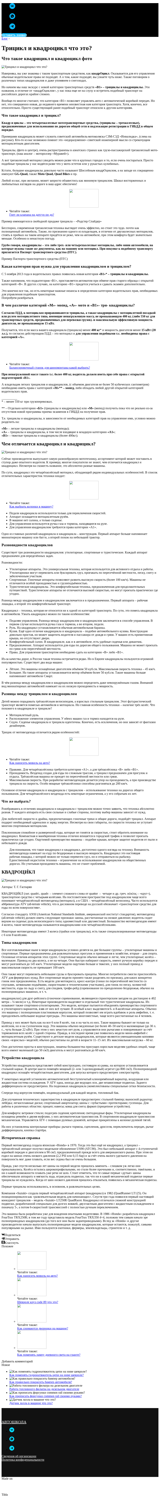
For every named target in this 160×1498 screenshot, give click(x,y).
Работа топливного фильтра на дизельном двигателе (44, 1389)
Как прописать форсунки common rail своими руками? (45, 1396)
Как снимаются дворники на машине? (42, 1328)
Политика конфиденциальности (23, 1459)
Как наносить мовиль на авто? (29, 763)
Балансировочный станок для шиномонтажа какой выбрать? (49, 367)
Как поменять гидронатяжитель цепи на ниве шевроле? (46, 1375)
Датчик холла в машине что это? (31, 1403)
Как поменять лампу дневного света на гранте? (48, 1354)
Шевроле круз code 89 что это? (37, 1302)
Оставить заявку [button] (14, 35)
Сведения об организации (19, 1456)
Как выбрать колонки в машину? (31, 506)
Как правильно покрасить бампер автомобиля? (40, 1382)
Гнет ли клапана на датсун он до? (31, 214)
